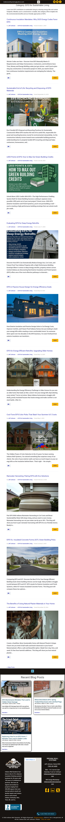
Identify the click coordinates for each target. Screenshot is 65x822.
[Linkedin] (57, 2)
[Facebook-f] (47, 790)
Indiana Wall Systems (13, 817)
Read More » (5, 712)
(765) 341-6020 (52, 766)
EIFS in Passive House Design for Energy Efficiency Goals (29, 287)
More (55, 77)
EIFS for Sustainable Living (25, 25)
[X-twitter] (60, 2)
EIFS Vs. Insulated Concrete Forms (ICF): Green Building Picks (31, 540)
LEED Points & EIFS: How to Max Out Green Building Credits (30, 157)
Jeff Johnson (11, 25)
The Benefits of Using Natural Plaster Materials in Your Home (31, 604)
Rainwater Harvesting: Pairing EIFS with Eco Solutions (28, 476)
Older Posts (11, 667)
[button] (38, 2)
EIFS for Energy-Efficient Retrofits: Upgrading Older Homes (30, 351)
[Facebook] (54, 2)
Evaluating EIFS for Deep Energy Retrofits (23, 223)
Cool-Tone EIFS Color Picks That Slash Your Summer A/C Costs (32, 415)
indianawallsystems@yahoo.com (13, 2)
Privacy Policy (38, 817)
